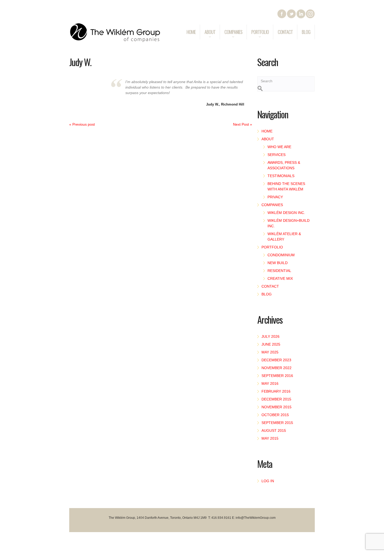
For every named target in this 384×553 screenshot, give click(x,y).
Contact (285, 31)
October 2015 (275, 415)
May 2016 (269, 383)
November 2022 (276, 368)
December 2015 (276, 399)
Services (276, 155)
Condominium (281, 255)
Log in (267, 481)
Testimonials (280, 176)
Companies (231, 35)
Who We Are (279, 147)
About (208, 35)
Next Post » (242, 124)
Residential (279, 271)
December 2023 (276, 360)
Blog (306, 31)
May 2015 (269, 438)
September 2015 (277, 423)
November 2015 (276, 407)
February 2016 (275, 391)
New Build (277, 263)
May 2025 (269, 352)
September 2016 (277, 376)
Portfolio (258, 35)
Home (191, 31)
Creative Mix (280, 278)
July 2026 (270, 336)
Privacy (275, 197)
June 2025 (270, 344)
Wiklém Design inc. (286, 213)
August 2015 (273, 430)
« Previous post (82, 124)
